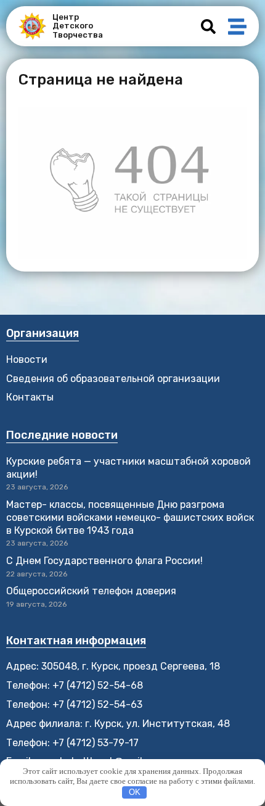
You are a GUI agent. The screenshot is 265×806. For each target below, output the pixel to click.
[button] (208, 26)
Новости (26, 359)
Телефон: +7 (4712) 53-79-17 (72, 743)
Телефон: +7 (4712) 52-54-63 (74, 704)
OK (135, 792)
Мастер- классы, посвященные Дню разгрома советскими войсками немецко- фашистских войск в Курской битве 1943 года (130, 517)
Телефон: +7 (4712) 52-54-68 (74, 685)
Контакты (30, 397)
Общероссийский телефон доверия (91, 591)
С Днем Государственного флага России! (104, 561)
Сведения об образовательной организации (113, 378)
